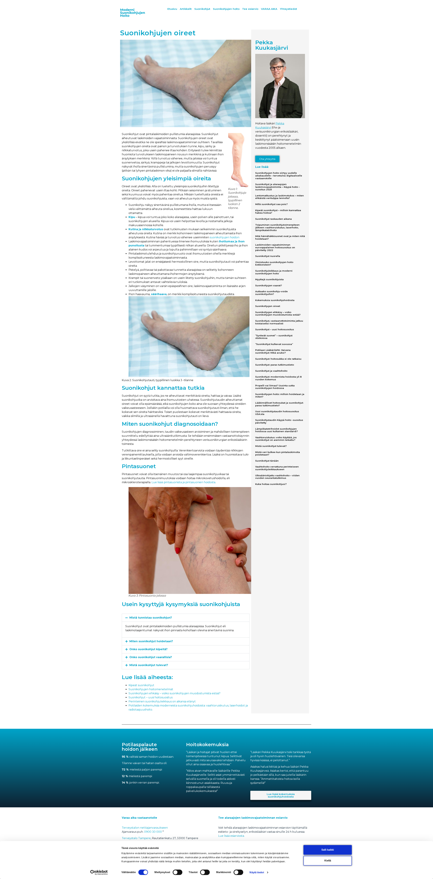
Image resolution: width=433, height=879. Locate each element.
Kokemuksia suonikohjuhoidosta (274, 300)
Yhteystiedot (288, 8)
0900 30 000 (153, 831)
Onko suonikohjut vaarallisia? (150, 657)
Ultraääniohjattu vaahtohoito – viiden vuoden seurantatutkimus (277, 476)
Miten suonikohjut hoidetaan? (151, 641)
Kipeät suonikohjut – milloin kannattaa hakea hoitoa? (278, 211)
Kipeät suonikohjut (141, 685)
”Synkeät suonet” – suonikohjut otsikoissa (273, 337)
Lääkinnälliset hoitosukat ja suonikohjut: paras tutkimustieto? (279, 404)
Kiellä (327, 860)
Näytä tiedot (256, 872)
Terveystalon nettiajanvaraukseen (145, 827)
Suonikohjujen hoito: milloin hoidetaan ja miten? (279, 395)
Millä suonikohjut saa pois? (271, 204)
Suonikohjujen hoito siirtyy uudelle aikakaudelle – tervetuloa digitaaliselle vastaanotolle (278, 175)
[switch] (177, 872)
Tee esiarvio (250, 8)
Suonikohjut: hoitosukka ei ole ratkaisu (278, 358)
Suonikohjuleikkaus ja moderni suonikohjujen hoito (273, 272)
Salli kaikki (327, 849)
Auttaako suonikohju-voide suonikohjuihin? (271, 292)
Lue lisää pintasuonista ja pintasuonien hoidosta (183, 482)
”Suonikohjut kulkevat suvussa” (274, 344)
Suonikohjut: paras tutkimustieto (274, 364)
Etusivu (172, 8)
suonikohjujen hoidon (224, 237)
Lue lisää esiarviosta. (231, 835)
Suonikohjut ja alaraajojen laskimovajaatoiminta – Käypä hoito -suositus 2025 (277, 187)
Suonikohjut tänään (267, 460)
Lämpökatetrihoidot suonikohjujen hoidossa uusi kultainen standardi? (276, 430)
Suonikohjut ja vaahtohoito (271, 370)
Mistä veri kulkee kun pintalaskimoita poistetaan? (277, 453)
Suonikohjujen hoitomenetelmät (151, 689)
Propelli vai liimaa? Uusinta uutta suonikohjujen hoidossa (275, 387)
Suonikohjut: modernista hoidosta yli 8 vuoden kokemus (278, 378)
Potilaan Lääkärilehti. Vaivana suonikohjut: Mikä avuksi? (273, 351)
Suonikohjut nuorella (267, 256)
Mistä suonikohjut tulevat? (148, 665)
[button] (185, 618)
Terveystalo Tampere (136, 838)
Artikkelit (186, 8)
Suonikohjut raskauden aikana (273, 219)
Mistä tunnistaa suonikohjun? (150, 617)
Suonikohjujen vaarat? (268, 285)
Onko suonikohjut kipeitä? (148, 649)
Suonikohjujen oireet (267, 306)
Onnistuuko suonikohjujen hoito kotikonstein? (274, 263)
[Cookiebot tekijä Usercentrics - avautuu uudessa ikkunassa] (99, 872)
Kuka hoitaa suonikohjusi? (271, 484)
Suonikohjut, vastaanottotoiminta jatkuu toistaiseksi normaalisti (279, 322)
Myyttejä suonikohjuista (269, 279)
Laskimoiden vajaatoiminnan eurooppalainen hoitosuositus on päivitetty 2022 (275, 247)
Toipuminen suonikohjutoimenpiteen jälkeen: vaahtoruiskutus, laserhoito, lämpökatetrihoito (277, 227)
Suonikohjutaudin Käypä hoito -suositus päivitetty (279, 421)
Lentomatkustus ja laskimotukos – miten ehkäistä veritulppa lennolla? (279, 197)
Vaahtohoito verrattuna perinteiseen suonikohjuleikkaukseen (277, 468)
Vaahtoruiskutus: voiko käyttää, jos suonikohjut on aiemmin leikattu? (276, 438)
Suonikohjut (202, 8)
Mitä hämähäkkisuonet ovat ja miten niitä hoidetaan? (280, 237)
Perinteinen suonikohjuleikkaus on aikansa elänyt (162, 701)
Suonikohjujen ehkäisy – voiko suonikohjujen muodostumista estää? (174, 693)
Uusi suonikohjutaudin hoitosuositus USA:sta (277, 412)
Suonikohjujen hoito (226, 8)
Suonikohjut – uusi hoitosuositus (151, 697)
